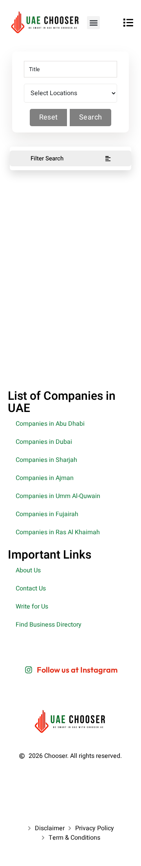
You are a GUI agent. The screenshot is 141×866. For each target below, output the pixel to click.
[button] (93, 22)
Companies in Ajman (45, 478)
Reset (48, 117)
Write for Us (32, 606)
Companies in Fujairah (47, 514)
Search (90, 117)
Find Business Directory (48, 624)
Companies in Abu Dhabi (50, 423)
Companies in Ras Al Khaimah (58, 532)
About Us (28, 570)
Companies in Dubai (44, 442)
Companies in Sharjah (46, 460)
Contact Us (31, 588)
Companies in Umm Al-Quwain (58, 496)
